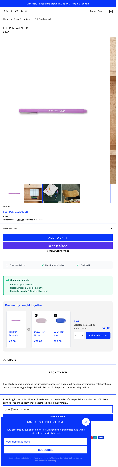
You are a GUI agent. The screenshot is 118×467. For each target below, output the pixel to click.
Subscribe (45, 449)
